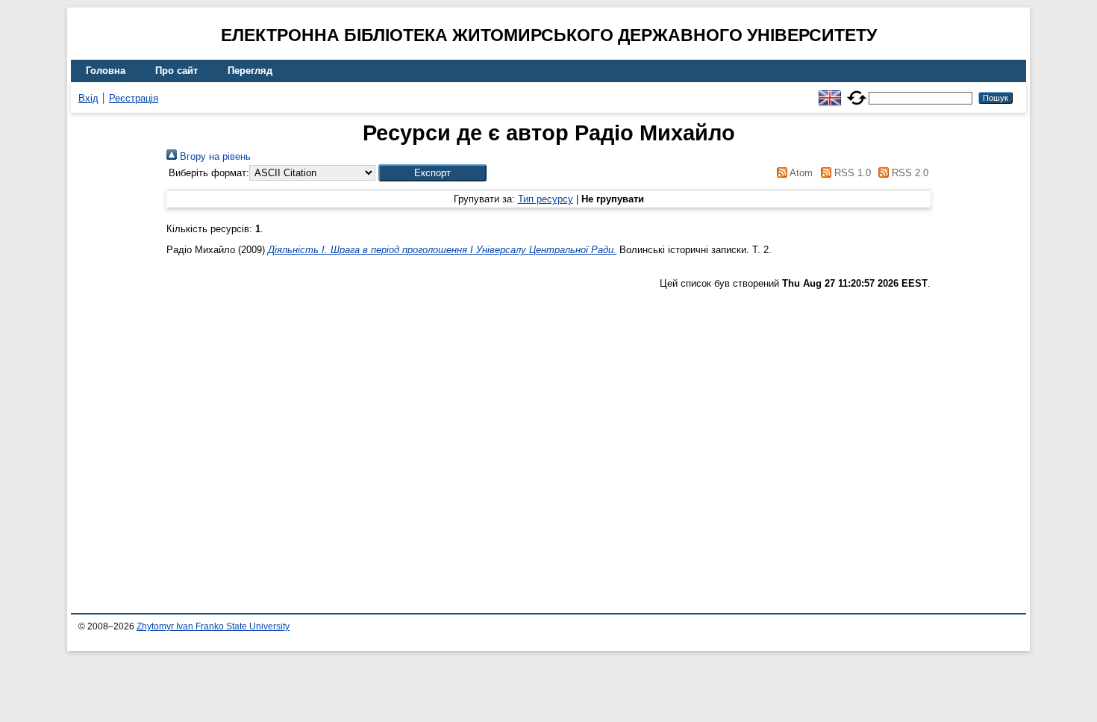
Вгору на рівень (214, 156)
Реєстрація (133, 98)
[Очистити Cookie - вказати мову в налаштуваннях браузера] (857, 91)
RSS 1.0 (850, 172)
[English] (830, 91)
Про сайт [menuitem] (176, 70)
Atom (800, 172)
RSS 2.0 (908, 172)
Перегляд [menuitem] (250, 70)
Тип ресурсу (545, 199)
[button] (432, 172)
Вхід (88, 98)
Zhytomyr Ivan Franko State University (213, 626)
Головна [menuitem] (105, 70)
